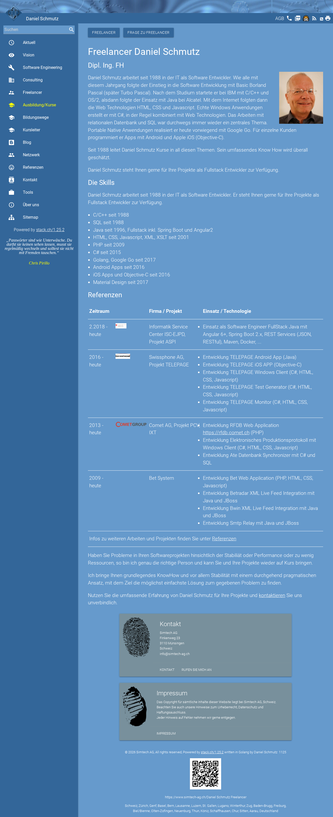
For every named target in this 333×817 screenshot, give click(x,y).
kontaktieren (272, 595)
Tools (20, 192)
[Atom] (322, 19)
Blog (27, 142)
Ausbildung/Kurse (32, 105)
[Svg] (306, 19)
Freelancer (25, 92)
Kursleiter (24, 130)
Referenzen (25, 167)
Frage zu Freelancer (148, 32)
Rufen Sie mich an (197, 670)
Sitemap (30, 217)
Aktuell (21, 43)
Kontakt (22, 180)
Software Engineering (35, 67)
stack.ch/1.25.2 (50, 229)
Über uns (23, 205)
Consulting (25, 80)
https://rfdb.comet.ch (226, 433)
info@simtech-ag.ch (175, 654)
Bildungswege (28, 117)
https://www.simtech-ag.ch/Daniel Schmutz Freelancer (205, 797)
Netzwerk (24, 155)
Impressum (166, 733)
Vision (21, 55)
